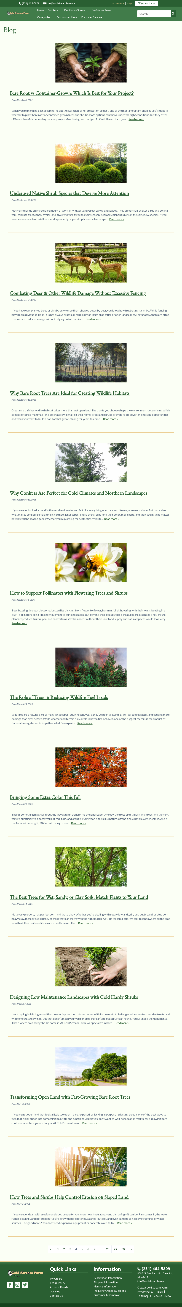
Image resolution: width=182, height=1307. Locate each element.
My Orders (56, 1278)
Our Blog (55, 1291)
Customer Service (91, 17)
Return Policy (57, 1283)
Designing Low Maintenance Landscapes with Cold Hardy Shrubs (74, 997)
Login (130, 3)
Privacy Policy (145, 1291)
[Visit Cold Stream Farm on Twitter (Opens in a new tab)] (25, 1285)
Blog (160, 1291)
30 (123, 1249)
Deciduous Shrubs (74, 10)
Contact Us (56, 1295)
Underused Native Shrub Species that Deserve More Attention (69, 193)
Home (40, 10)
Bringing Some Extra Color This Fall (45, 797)
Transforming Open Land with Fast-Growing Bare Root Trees (70, 1097)
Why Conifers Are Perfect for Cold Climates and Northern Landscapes (78, 493)
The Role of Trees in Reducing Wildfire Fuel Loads (59, 697)
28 (107, 1249)
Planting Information (105, 1286)
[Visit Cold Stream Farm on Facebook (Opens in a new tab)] (10, 1285)
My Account (118, 3)
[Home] (18, 15)
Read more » (136, 119)
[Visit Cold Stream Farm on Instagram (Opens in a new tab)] (17, 1285)
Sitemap (144, 1296)
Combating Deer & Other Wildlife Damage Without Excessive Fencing (78, 293)
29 (115, 1249)
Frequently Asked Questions (110, 1290)
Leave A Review (162, 1296)
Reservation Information (108, 1278)
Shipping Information (106, 1282)
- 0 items (147, 4)
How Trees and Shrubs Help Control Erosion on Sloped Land (69, 1197)
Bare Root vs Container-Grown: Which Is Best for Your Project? (72, 93)
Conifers (53, 10)
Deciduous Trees (101, 10)
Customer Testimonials (107, 1295)
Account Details (59, 1287)
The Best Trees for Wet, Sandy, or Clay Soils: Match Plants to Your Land (79, 897)
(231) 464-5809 (30, 3)
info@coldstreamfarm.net (61, 3)
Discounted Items (67, 17)
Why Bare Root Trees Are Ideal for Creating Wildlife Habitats (70, 393)
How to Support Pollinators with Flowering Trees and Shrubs (69, 593)
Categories (43, 17)
